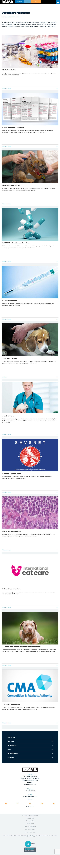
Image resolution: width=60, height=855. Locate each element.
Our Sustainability (30, 829)
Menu (58, 2)
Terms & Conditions (30, 826)
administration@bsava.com (30, 796)
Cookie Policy (30, 823)
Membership (11, 737)
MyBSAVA (19, 1)
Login (27, 1)
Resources (4, 17)
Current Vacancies (30, 832)
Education (11, 741)
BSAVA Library (12, 745)
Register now (36, 1)
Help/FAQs (11, 757)
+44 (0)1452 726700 (30, 791)
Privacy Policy (30, 821)
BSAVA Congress (13, 753)
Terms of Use (30, 818)
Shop (9, 749)
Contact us (29, 807)
